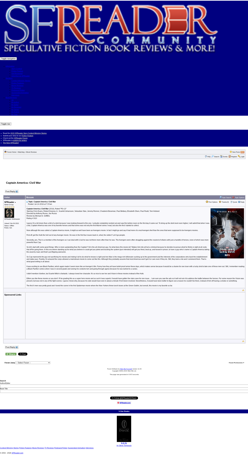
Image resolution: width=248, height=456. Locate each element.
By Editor (15, 105)
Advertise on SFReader (20, 76)
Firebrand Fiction (18, 90)
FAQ (209, 156)
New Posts (236, 152)
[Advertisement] (124, 168)
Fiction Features (17, 83)
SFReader (9, 202)
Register (234, 156)
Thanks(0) (225, 202)
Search (216, 156)
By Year (14, 114)
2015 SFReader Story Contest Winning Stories (28, 133)
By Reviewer (16, 107)
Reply (242, 202)
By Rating (15, 112)
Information (10, 66)
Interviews (15, 95)
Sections (9, 78)
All (12, 100)
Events (225, 156)
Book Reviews (11, 98)
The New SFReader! (11, 143)
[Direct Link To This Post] (27, 202)
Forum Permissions (236, 363)
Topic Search (226, 197)
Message (30, 197)
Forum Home (11, 152)
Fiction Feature (17, 71)
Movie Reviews (17, 86)
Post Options (213, 202)
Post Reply (10, 191)
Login (242, 156)
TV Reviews (16, 88)
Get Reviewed (17, 74)
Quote (235, 202)
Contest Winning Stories (20, 81)
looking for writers (20, 140)
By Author (15, 102)
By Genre (15, 110)
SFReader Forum (21, 138)
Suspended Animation (20, 93)
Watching (21, 152)
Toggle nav (5, 124)
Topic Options (239, 197)
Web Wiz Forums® (126, 369)
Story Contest (16, 69)
